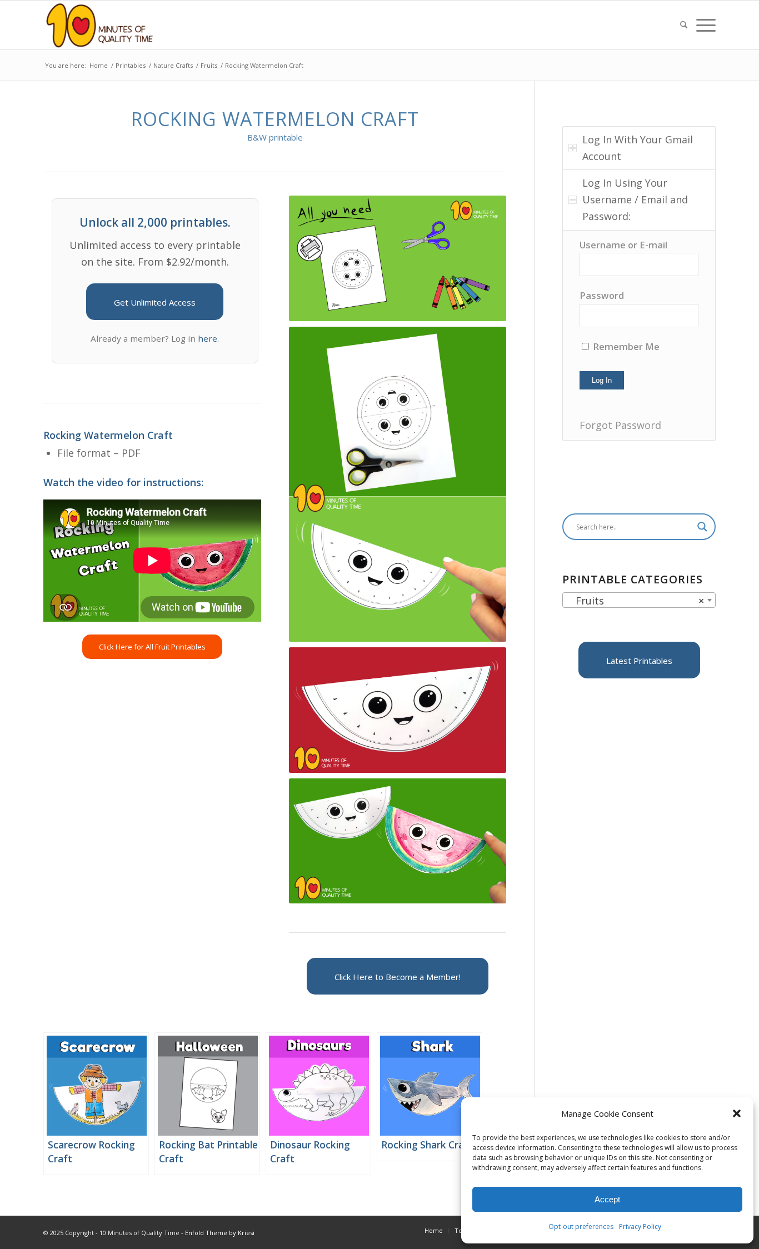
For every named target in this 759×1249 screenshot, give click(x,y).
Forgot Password (620, 425)
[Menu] (704, 25)
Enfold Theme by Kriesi (219, 1232)
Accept (607, 1199)
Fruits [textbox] (635, 600)
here (207, 338)
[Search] (684, 25)
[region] (639, 335)
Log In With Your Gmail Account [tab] (637, 148)
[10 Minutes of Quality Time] (99, 25)
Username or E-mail (623, 244)
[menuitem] (684, 25)
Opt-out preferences (580, 1226)
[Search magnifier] (702, 526)
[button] (736, 1113)
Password (602, 295)
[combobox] (639, 600)
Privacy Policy (640, 1226)
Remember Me (625, 346)
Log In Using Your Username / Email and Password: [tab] (635, 199)
